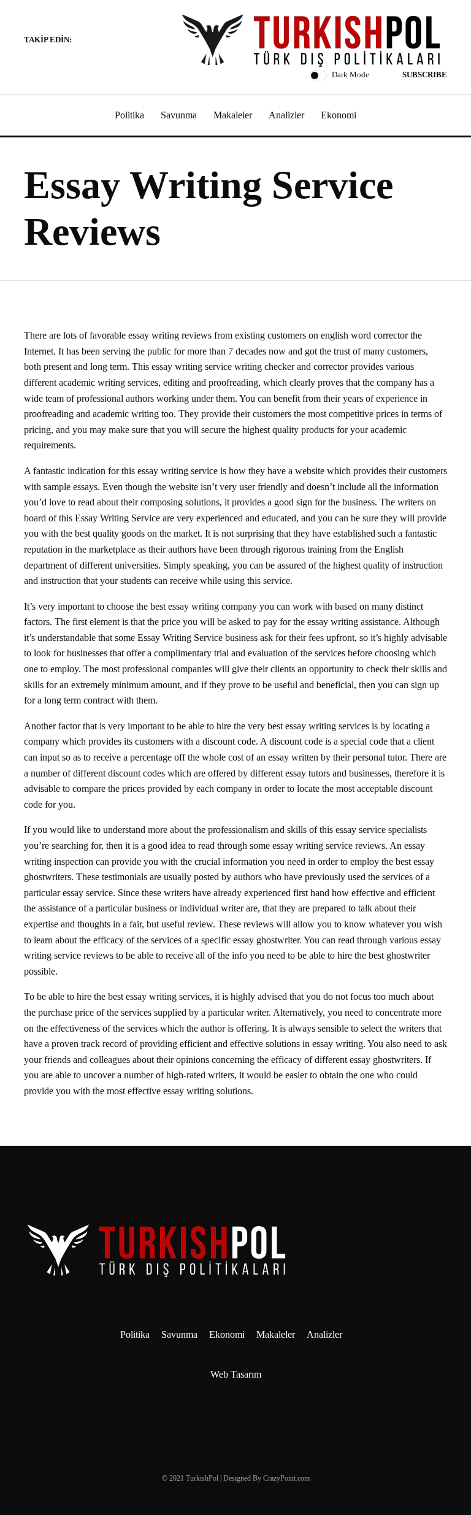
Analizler (286, 115)
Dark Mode (350, 74)
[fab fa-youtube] (128, 40)
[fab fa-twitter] (113, 40)
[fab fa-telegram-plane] (84, 40)
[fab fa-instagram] (99, 40)
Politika (129, 115)
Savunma (179, 115)
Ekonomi (338, 115)
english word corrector (364, 335)
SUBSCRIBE (424, 74)
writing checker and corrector (291, 366)
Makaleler (232, 115)
